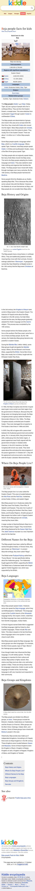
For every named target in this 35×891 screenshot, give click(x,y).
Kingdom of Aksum (22, 309)
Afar (26, 629)
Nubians (26, 99)
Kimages (16, 13)
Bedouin (4, 732)
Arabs (21, 125)
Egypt (6, 82)
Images (10, 13)
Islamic (28, 322)
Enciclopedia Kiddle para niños (19, 886)
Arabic (6, 87)
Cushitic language (18, 144)
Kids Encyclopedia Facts (9, 31)
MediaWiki (25, 883)
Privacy (23, 884)
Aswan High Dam (26, 529)
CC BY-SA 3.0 (21, 877)
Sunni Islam (15, 93)
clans (10, 719)
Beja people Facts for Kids (10, 855)
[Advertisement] (17, 21)
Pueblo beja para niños (23, 798)
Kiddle (3, 884)
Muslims (4, 175)
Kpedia (23, 13)
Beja (22, 87)
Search (32, 8)
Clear (28, 8)
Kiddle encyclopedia (19, 846)
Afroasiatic (28, 613)
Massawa (7, 746)
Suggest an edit (22, 864)
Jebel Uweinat (9, 531)
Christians (28, 266)
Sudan (6, 76)
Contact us (5, 886)
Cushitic (12, 613)
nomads (29, 128)
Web (5, 13)
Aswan (30, 743)
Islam (13, 163)
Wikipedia (29, 881)
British (17, 352)
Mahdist (26, 347)
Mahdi (30, 563)
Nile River (7, 496)
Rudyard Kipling (18, 555)
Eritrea (6, 79)
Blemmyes (19, 261)
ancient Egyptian (17, 249)
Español (29, 13)
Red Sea (19, 496)
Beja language (20, 608)
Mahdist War (13, 344)
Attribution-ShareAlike (20, 850)
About (16, 884)
